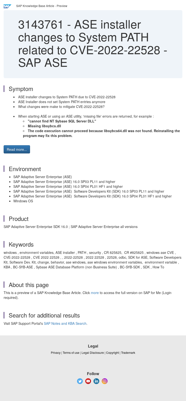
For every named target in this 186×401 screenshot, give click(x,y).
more (95, 292)
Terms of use (71, 352)
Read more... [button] (17, 149)
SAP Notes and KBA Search (65, 323)
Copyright (112, 352)
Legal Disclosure (93, 352)
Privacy (56, 352)
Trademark (128, 352)
